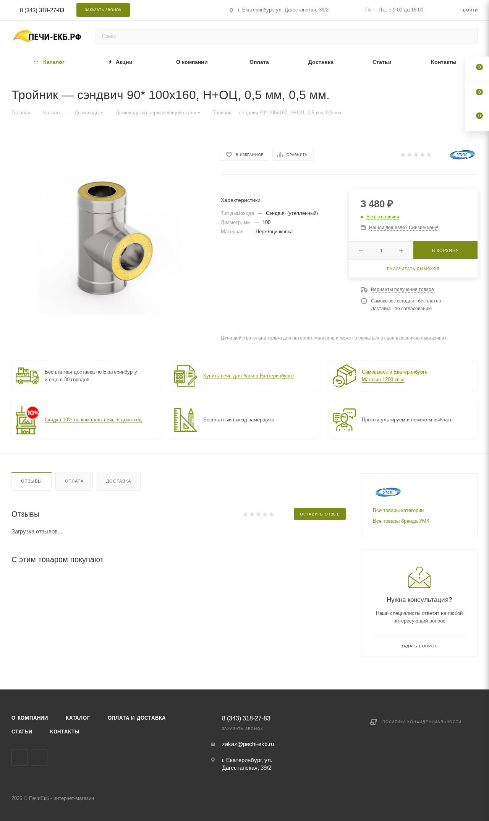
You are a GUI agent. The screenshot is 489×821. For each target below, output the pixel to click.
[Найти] (468, 36)
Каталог (78, 718)
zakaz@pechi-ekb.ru (248, 744)
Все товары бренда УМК (401, 521)
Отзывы (31, 481)
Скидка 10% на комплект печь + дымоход (93, 420)
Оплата (74, 481)
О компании (29, 718)
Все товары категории (398, 510)
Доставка (118, 481)
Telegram (169, 10)
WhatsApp (189, 10)
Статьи (21, 732)
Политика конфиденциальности (421, 722)
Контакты (65, 732)
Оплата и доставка (137, 718)
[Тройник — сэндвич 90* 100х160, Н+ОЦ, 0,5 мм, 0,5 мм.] (109, 243)
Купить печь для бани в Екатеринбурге (248, 376)
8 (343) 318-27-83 (42, 10)
